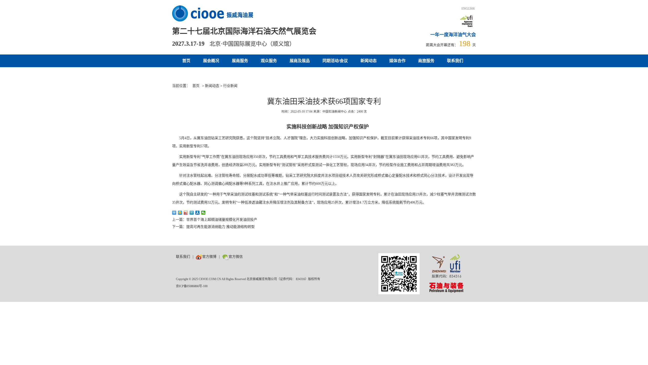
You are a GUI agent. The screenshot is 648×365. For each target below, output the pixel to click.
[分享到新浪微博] (186, 213)
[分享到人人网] (197, 213)
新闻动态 (368, 61)
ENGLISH (468, 8)
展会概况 (211, 61)
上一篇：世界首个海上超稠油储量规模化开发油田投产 (214, 220)
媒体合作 (397, 61)
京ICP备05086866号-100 (192, 286)
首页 (186, 61)
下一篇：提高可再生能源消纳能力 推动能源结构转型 (213, 227)
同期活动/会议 (335, 61)
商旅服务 (426, 61)
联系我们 (455, 61)
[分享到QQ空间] (180, 213)
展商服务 (240, 61)
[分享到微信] (203, 213)
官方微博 (209, 257)
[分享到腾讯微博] (192, 213)
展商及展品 (300, 61)
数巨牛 (250, 257)
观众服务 (269, 61)
